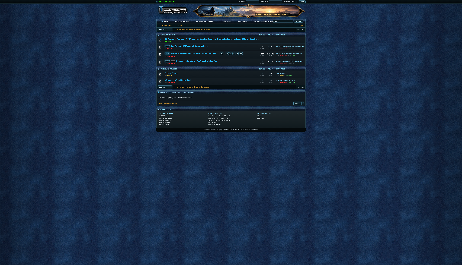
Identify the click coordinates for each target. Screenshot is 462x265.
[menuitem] (178, 25)
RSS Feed (260, 118)
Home (166, 21)
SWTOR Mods (212, 122)
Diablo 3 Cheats (164, 124)
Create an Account (167, 2)
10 (241, 53)
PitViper (169, 48)
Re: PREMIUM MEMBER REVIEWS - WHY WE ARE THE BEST (290, 53)
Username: (242, 2)
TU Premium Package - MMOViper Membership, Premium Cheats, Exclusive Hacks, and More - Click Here (212, 39)
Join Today (168, 41)
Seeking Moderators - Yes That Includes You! (196, 61)
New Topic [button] (163, 30)
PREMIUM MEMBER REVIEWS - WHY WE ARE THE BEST (194, 53)
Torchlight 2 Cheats (214, 124)
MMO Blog (227, 21)
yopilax (169, 75)
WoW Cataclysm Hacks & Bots (218, 118)
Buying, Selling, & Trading (265, 21)
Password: (265, 2)
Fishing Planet (171, 73)
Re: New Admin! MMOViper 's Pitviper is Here (290, 46)
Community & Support (205, 21)
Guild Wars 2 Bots (165, 122)
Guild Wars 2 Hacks (165, 120)
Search (298, 21)
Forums (185, 30)
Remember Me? (289, 2)
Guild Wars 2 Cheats (165, 118)
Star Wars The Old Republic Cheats (219, 120)
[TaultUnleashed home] (174, 10)
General (192, 30)
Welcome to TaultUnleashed (178, 80)
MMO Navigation (182, 21)
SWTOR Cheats (164, 116)
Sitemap (260, 116)
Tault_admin (283, 48)
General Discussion (203, 30)
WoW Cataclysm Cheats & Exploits (219, 116)
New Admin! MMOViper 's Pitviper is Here (189, 46)
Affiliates (242, 21)
